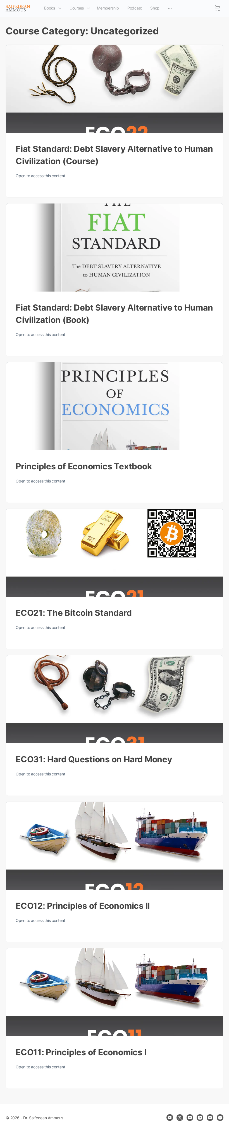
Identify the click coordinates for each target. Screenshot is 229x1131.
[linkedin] (200, 1117)
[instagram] (210, 1117)
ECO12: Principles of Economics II (83, 906)
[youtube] (190, 1117)
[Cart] (217, 8)
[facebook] (220, 1117)
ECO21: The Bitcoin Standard (74, 613)
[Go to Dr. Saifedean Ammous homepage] (18, 8)
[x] (179, 1117)
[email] (169, 1117)
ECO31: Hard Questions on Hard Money (94, 759)
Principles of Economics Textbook (84, 466)
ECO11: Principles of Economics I (81, 1052)
